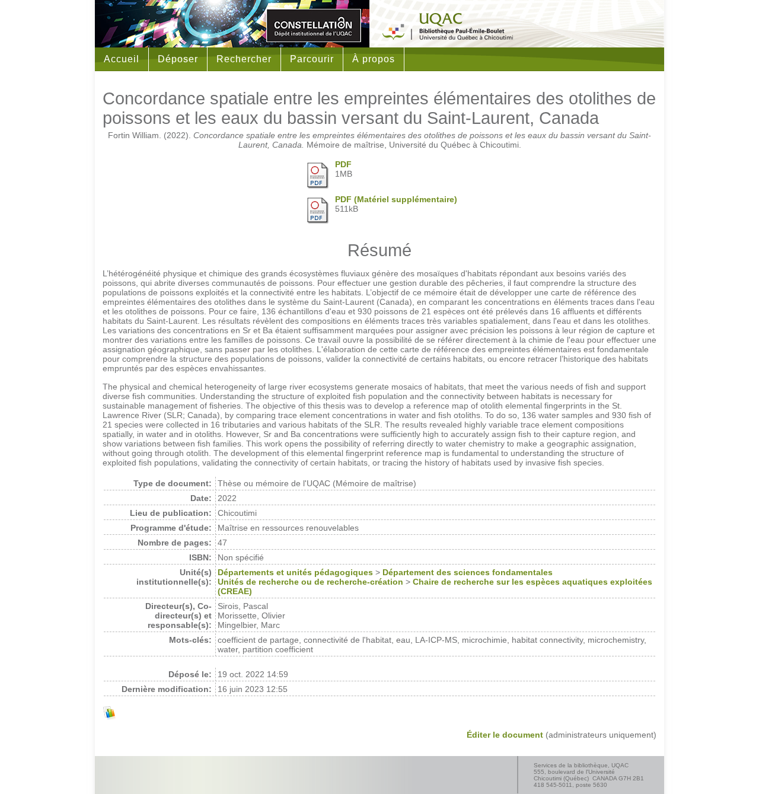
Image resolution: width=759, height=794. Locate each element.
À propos (373, 59)
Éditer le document (505, 734)
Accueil (121, 59)
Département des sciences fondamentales (467, 572)
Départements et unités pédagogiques (295, 572)
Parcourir (312, 59)
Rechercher (244, 59)
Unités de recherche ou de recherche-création (310, 581)
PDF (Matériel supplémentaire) (396, 199)
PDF (343, 164)
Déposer (178, 59)
